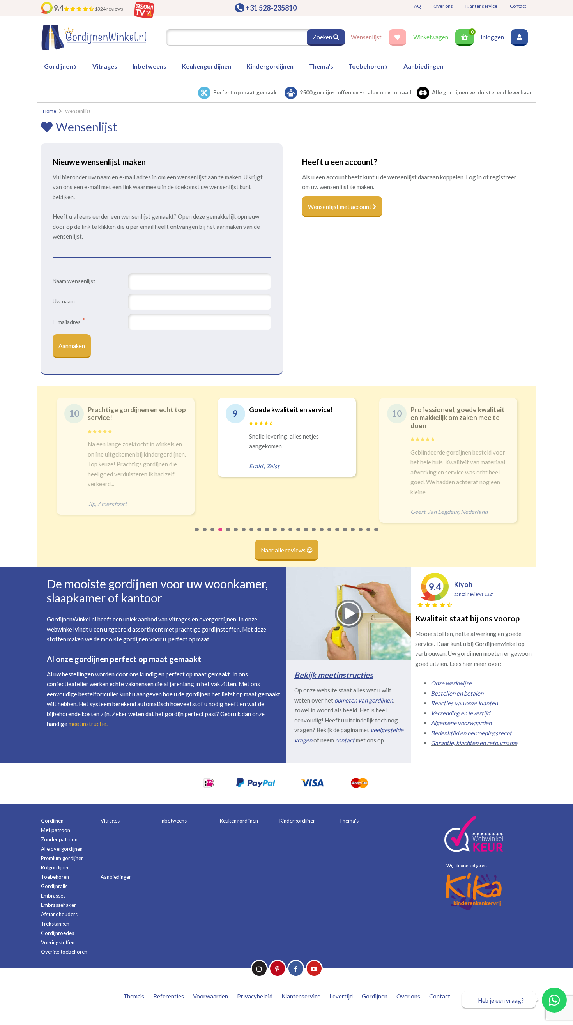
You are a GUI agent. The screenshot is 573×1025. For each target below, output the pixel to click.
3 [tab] (212, 534)
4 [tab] (220, 534)
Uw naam (64, 301)
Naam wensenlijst (74, 281)
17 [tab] (322, 534)
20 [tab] (345, 534)
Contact (518, 6)
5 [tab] (228, 534)
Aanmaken (71, 345)
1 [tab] (197, 534)
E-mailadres (67, 321)
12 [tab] (283, 534)
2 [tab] (205, 534)
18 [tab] (329, 534)
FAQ (416, 6)
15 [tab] (306, 534)
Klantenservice (481, 6)
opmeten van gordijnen (363, 700)
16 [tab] (314, 534)
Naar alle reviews (284, 550)
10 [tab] (267, 534)
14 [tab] (298, 534)
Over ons (443, 6)
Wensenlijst (366, 37)
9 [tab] (259, 534)
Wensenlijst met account (340, 206)
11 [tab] (275, 534)
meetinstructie (87, 723)
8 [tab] (251, 534)
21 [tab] (353, 534)
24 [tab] (376, 534)
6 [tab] (236, 534)
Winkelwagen (430, 37)
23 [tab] (368, 534)
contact (345, 740)
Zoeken (323, 37)
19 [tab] (337, 534)
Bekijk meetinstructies (333, 675)
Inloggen (492, 37)
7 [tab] (244, 534)
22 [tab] (361, 534)
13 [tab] (290, 534)
